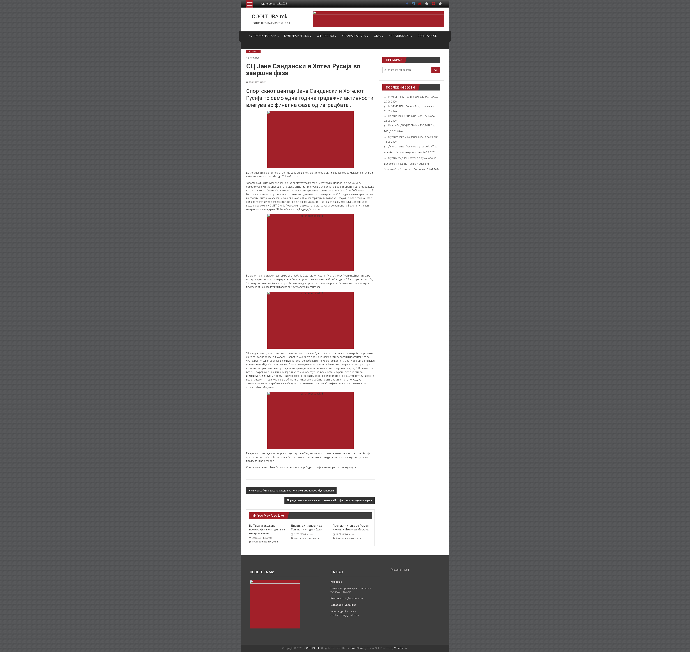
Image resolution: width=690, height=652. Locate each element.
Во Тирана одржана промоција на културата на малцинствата (267, 529)
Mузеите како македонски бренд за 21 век (413, 137)
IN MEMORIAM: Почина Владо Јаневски (411, 106)
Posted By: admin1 (257, 82)
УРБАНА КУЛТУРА (354, 36)
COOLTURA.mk (270, 16)
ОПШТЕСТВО (325, 36)
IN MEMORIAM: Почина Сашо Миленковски (413, 97)
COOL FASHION (427, 36)
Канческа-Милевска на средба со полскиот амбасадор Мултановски (292, 490)
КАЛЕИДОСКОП (399, 36)
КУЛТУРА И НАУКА (296, 36)
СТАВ (377, 36)
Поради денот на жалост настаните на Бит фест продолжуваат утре (328, 500)
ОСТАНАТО (253, 51)
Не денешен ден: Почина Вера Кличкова (411, 116)
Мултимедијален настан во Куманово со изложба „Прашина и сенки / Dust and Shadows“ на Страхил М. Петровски (410, 164)
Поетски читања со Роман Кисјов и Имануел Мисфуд (351, 527)
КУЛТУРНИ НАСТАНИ (262, 36)
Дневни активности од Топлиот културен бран (306, 527)
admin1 (268, 538)
